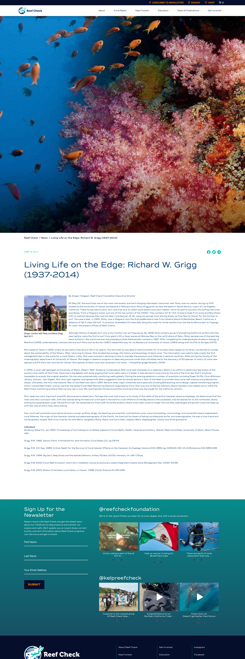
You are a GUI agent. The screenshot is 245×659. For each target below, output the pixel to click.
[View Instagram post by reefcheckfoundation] (135, 547)
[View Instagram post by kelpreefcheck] (135, 607)
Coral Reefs (120, 10)
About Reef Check (128, 647)
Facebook (199, 654)
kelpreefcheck (118, 585)
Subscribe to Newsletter (168, 2)
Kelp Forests (142, 10)
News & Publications (188, 10)
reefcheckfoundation (118, 525)
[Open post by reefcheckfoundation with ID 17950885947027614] (199, 536)
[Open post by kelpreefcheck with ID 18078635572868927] (118, 597)
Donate (195, 2)
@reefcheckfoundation (129, 509)
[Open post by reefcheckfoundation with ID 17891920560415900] (159, 536)
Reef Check (31, 237)
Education (163, 10)
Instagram (199, 647)
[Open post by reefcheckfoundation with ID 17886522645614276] (118, 536)
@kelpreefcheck (120, 578)
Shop (211, 2)
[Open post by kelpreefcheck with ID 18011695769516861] (159, 597)
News (44, 237)
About (102, 10)
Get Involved (214, 10)
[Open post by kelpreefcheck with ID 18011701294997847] (199, 597)
